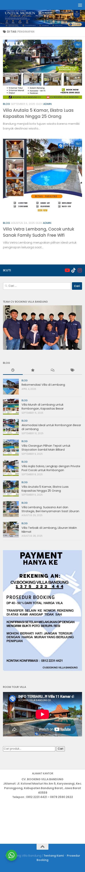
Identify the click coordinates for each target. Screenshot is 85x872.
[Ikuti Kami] (67, 270)
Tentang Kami (53, 856)
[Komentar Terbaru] (52, 371)
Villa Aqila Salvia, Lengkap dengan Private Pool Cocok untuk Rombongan (51, 468)
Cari (60, 749)
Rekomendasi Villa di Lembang (43, 385)
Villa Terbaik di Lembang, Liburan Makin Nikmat (49, 530)
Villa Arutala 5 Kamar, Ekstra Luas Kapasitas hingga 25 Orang (45, 489)
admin (47, 104)
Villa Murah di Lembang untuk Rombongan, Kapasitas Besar (43, 407)
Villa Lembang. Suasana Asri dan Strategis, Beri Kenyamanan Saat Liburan (50, 509)
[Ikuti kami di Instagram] (79, 270)
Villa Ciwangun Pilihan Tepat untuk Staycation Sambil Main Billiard (46, 448)
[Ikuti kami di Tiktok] (73, 270)
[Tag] (72, 371)
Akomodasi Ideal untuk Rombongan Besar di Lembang (51, 427)
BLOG (6, 104)
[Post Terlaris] (32, 371)
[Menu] (80, 5)
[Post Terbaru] (13, 371)
